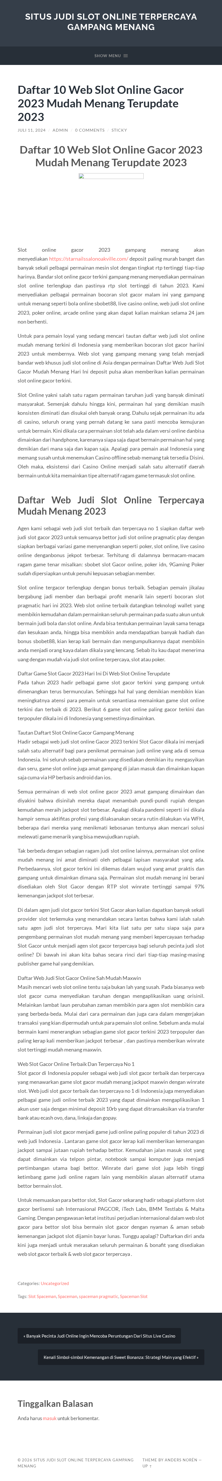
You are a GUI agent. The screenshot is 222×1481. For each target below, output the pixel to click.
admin (60, 130)
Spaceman (67, 1296)
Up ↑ (147, 1466)
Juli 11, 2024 (32, 130)
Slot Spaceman (42, 1296)
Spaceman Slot (134, 1296)
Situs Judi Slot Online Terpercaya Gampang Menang (111, 22)
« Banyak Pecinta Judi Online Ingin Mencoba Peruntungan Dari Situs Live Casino (99, 1335)
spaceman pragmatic (98, 1296)
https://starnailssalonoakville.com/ (88, 258)
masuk (50, 1418)
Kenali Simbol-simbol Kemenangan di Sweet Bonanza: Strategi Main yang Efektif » (121, 1357)
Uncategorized (55, 1283)
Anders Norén (181, 1460)
